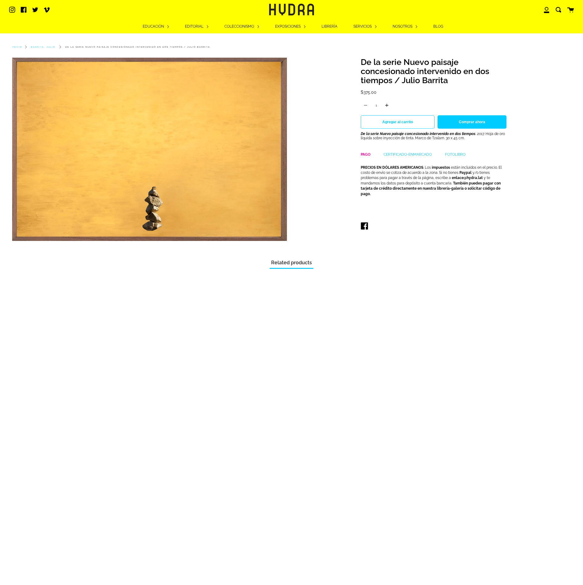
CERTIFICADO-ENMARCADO (408, 154)
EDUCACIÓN (154, 26)
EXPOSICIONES (288, 26)
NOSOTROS (403, 26)
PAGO (365, 154)
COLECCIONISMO (239, 26)
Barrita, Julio (43, 47)
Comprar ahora (472, 122)
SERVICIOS (363, 26)
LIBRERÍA (329, 26)
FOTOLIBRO (455, 154)
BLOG (438, 26)
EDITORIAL (194, 26)
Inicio (17, 47)
